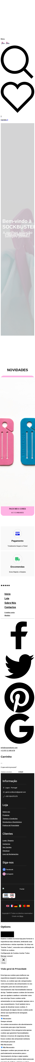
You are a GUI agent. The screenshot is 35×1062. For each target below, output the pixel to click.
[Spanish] (28, 906)
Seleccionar (7, 934)
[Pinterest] (19, 712)
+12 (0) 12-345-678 (8, 750)
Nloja (21, 916)
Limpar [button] (20, 772)
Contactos (6, 844)
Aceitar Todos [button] (24, 953)
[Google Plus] (19, 743)
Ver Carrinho (7, 847)
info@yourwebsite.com (9, 748)
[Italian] (20, 906)
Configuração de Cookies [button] (10, 953)
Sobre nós (6, 812)
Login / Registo (8, 841)
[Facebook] (19, 650)
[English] (7, 906)
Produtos (6, 815)
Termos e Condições (10, 819)
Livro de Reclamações (10, 854)
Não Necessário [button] (6, 1045)
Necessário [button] (5, 1016)
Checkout (6, 851)
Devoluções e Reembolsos (12, 822)
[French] (11, 906)
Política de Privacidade (11, 825)
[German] (15, 906)
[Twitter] (19, 681)
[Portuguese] (24, 906)
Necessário (7, 1019)
